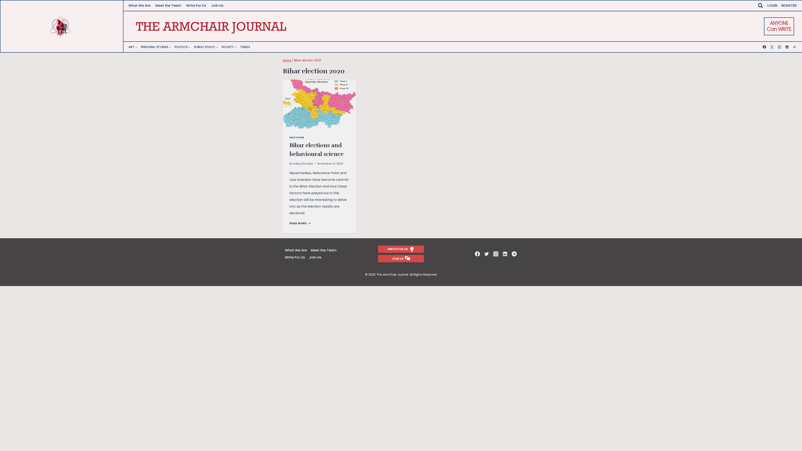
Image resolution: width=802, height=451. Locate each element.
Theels (245, 47)
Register (789, 5)
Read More (300, 223)
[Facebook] (765, 47)
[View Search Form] (760, 5)
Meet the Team (168, 5)
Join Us (217, 5)
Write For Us (196, 5)
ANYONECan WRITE (779, 26)
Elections (296, 137)
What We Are (139, 5)
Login (772, 5)
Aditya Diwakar (303, 163)
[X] (772, 47)
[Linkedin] (787, 47)
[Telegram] (795, 47)
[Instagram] (780, 47)
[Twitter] (487, 253)
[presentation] (319, 104)
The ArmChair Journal (211, 26)
